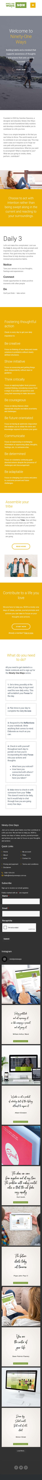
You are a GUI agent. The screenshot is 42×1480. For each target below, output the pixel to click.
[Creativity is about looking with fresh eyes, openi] (21, 1226)
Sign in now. (28, 633)
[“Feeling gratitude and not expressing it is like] (21, 1024)
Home (5, 852)
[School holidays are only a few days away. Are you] (21, 984)
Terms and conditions (30, 864)
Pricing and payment (10, 864)
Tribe (22, 520)
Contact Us (26, 858)
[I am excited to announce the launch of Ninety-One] (21, 1306)
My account (26, 852)
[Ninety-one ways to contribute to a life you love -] (21, 1064)
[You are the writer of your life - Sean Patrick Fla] (21, 1346)
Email (5, 908)
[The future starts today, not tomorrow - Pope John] (21, 1266)
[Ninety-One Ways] (15, 5)
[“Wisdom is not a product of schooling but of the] (21, 1105)
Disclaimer (7, 867)
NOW (5, 858)
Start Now (21, 69)
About (5, 855)
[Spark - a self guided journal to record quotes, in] (21, 1145)
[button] (21, 546)
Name (5, 896)
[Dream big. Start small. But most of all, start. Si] (21, 1427)
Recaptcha (7, 921)
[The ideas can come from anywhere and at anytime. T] (21, 1185)
